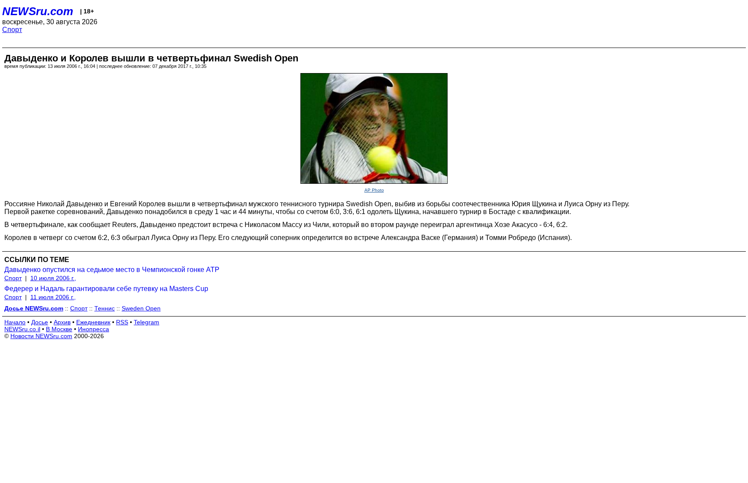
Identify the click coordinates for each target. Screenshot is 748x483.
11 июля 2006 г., (53, 297)
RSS (122, 322)
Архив (62, 322)
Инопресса (93, 329)
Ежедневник (93, 322)
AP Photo (374, 190)
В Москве (59, 329)
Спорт (12, 29)
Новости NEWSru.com (41, 336)
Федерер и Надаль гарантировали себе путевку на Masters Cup (106, 288)
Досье (39, 322)
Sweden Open (141, 308)
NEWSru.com (37, 11)
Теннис (104, 308)
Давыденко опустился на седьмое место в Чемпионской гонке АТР (111, 269)
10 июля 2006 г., (53, 278)
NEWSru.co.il (22, 329)
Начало (15, 322)
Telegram (146, 322)
